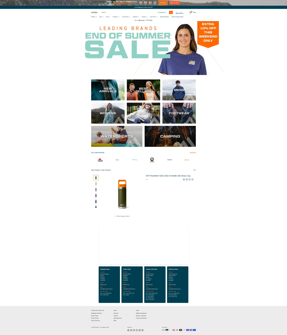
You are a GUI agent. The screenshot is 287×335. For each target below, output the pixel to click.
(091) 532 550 (149, 284)
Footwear (115, 16)
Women (93, 16)
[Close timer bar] (285, 2)
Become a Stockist (141, 315)
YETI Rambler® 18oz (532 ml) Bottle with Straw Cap (168, 176)
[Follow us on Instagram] (134, 330)
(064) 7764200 (172, 284)
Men (101, 16)
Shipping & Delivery (96, 313)
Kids (107, 16)
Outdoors (135, 16)
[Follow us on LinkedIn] (142, 330)
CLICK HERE (175, 2)
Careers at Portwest (141, 318)
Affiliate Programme (141, 313)
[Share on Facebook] (184, 179)
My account (179, 13)
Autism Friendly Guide (177, 16)
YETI (194, 170)
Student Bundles (164, 16)
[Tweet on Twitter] (190, 179)
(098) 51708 (126, 284)
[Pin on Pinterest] (187, 179)
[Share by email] (192, 179)
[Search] (171, 12)
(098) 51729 (103, 284)
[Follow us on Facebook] (128, 330)
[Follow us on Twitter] (131, 330)
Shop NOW (163, 3)
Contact (116, 315)
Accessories (125, 16)
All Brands (193, 152)
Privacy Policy (95, 318)
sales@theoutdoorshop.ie (106, 289)
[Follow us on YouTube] (137, 330)
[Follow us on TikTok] (140, 330)
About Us (116, 313)
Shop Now (96, 67)
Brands (144, 16)
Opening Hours (118, 318)
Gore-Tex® (153, 16)
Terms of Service (95, 320)
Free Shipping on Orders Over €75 (143, 7)
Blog (115, 320)
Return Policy (94, 315)
